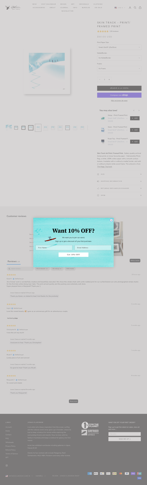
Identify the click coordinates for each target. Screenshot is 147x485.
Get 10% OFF (73, 255)
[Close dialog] (111, 220)
